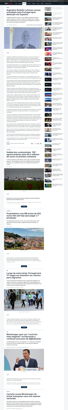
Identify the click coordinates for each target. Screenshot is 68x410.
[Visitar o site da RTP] (11, 1)
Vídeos (38, 3)
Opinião (33, 3)
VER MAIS (24, 206)
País (16, 3)
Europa (19, 3)
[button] (61, 3)
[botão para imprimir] (41, 143)
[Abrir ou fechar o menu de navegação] (62, 3)
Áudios (42, 3)
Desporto (48, 3)
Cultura (29, 3)
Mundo (24, 3)
